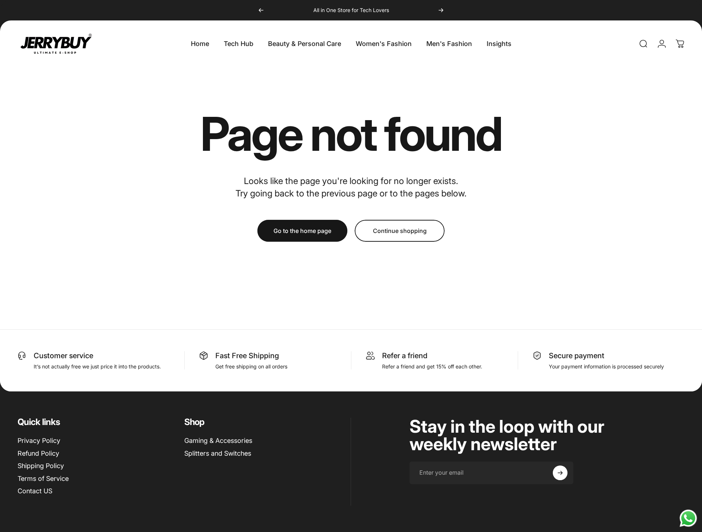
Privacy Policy (39, 440)
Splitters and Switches (217, 453)
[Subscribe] (560, 473)
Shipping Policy (41, 466)
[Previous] (261, 10)
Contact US (35, 491)
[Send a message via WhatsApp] (688, 518)
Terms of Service (43, 478)
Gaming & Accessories (218, 440)
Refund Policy (38, 453)
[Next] (441, 10)
